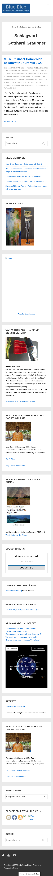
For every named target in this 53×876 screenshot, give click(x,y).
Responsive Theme (11, 868)
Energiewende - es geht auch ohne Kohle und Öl (23, 634)
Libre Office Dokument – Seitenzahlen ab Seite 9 (24, 164)
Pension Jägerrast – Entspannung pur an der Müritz (25, 181)
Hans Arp (42, 79)
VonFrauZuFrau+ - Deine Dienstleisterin (20, 402)
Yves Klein (12, 88)
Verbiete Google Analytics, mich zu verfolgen (22, 609)
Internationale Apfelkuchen (15, 706)
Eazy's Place (10, 459)
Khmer (19, 82)
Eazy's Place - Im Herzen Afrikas (18, 770)
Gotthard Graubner (13, 76)
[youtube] (9, 856)
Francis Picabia (41, 74)
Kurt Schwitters (30, 82)
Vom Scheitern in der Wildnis (16, 535)
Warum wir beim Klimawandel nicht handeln (22, 637)
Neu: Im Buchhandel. (26, 314)
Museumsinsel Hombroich (23, 85)
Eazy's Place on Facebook (15, 466)
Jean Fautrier (10, 82)
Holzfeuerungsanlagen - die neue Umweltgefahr (23, 640)
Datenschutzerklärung (14, 591)
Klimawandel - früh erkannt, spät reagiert (21, 628)
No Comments (42, 71)
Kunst (27, 71)
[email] (15, 856)
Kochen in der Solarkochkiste (16, 631)
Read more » (10, 121)
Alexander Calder (25, 74)
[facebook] (3, 856)
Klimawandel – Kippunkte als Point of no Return (23, 176)
